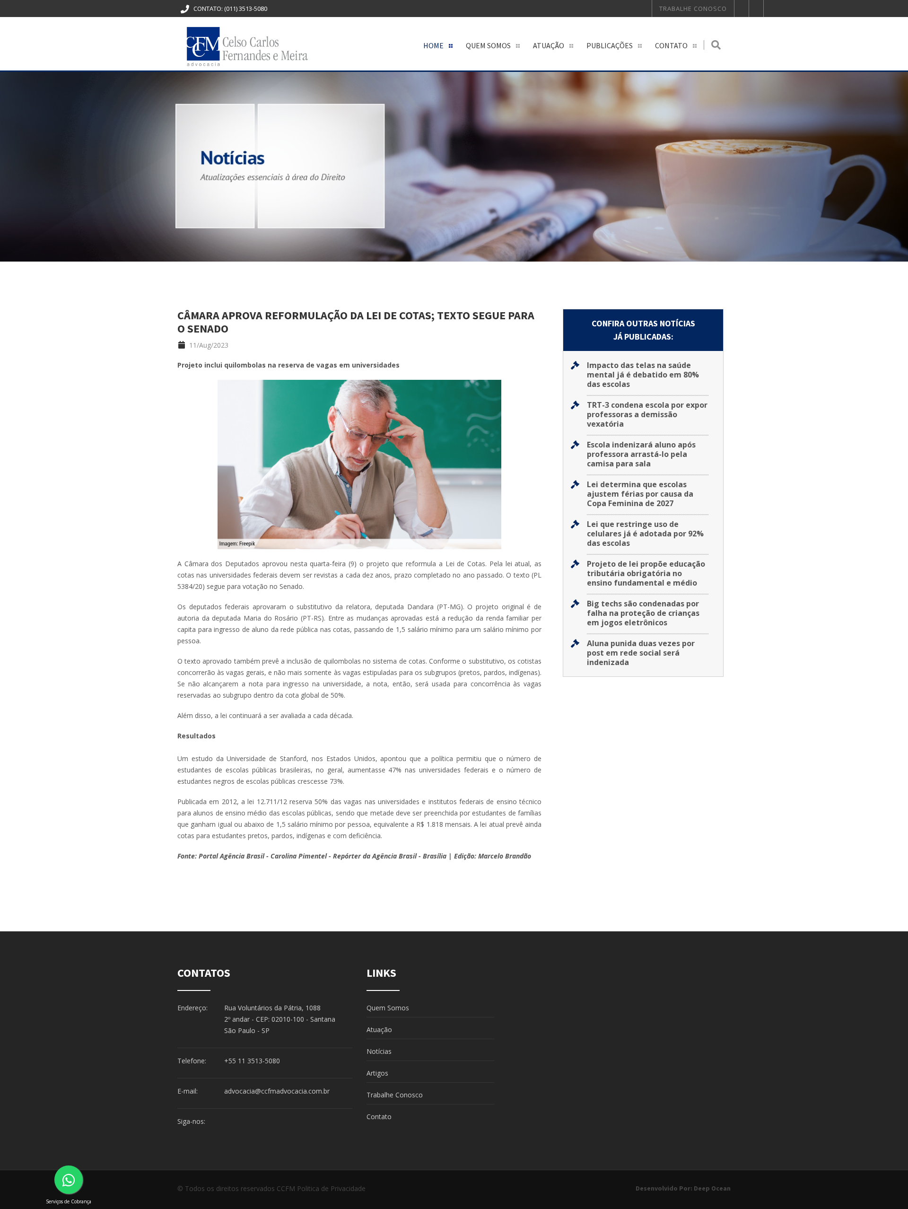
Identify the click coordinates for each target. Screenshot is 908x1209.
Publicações (609, 45)
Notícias (379, 1051)
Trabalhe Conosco (693, 8)
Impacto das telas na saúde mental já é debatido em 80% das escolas (643, 374)
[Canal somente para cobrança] (68, 1179)
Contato (671, 45)
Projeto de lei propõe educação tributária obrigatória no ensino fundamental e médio (646, 573)
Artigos (377, 1073)
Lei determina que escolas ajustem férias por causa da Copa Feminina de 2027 (640, 493)
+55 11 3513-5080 (252, 1060)
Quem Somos (488, 45)
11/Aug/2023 (207, 345)
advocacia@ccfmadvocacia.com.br (277, 1090)
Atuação (548, 45)
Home (433, 45)
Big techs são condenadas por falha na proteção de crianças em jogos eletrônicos (643, 613)
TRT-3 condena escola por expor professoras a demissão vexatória (647, 414)
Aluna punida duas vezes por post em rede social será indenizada (641, 652)
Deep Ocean (712, 1188)
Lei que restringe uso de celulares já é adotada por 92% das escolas (645, 533)
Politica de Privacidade (331, 1188)
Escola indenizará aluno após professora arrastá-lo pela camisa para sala (641, 454)
